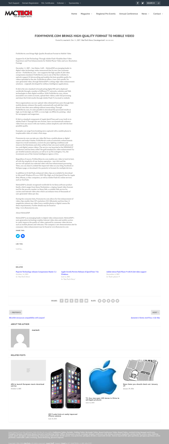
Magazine (85, 14)
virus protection (76, 436)
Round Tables (123, 432)
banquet (92, 434)
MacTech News (87, 40)
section (133, 434)
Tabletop (155, 434)
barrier (138, 434)
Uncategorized (99, 40)
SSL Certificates (47, 3)
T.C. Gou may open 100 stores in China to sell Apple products (102, 399)
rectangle (84, 434)
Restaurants (70, 434)
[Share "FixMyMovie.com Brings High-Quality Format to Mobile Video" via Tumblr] (71, 300)
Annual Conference (128, 14)
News (144, 14)
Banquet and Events (147, 432)
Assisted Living (134, 432)
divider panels (65, 436)
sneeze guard (44, 436)
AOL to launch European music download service (27, 385)
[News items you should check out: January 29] (140, 370)
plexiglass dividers (90, 436)
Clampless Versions (15, 434)
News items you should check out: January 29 (140, 385)
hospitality (126, 434)
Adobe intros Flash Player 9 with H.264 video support (126, 272)
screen (144, 434)
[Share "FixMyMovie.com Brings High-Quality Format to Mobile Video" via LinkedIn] (76, 300)
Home (74, 14)
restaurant (117, 434)
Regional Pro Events (106, 14)
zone (149, 434)
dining (110, 434)
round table (20, 437)
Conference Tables (59, 432)
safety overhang (31, 437)
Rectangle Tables (92, 432)
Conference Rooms (30, 434)
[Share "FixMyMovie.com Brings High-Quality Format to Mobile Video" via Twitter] (66, 300)
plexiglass (22, 436)
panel (16, 436)
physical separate (57, 437)
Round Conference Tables (108, 432)
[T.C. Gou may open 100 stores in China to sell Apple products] (103, 377)
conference (99, 434)
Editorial (60, 3)
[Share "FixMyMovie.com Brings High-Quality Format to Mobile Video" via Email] (86, 300)
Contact (157, 14)
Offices (62, 434)
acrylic (77, 434)
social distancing (33, 436)
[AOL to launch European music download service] (28, 370)
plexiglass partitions (147, 436)
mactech (66, 40)
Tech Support (13, 3)
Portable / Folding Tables (76, 432)
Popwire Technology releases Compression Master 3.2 (36, 272)
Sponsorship (74, 3)
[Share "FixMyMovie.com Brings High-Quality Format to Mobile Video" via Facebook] (61, 300)
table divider (54, 436)
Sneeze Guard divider (119, 436)
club (105, 434)
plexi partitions (133, 436)
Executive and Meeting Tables (48, 434)
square (10, 436)
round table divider (104, 436)
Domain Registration (30, 3)
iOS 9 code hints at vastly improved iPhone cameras (62, 415)
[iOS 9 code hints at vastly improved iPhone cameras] (65, 385)
